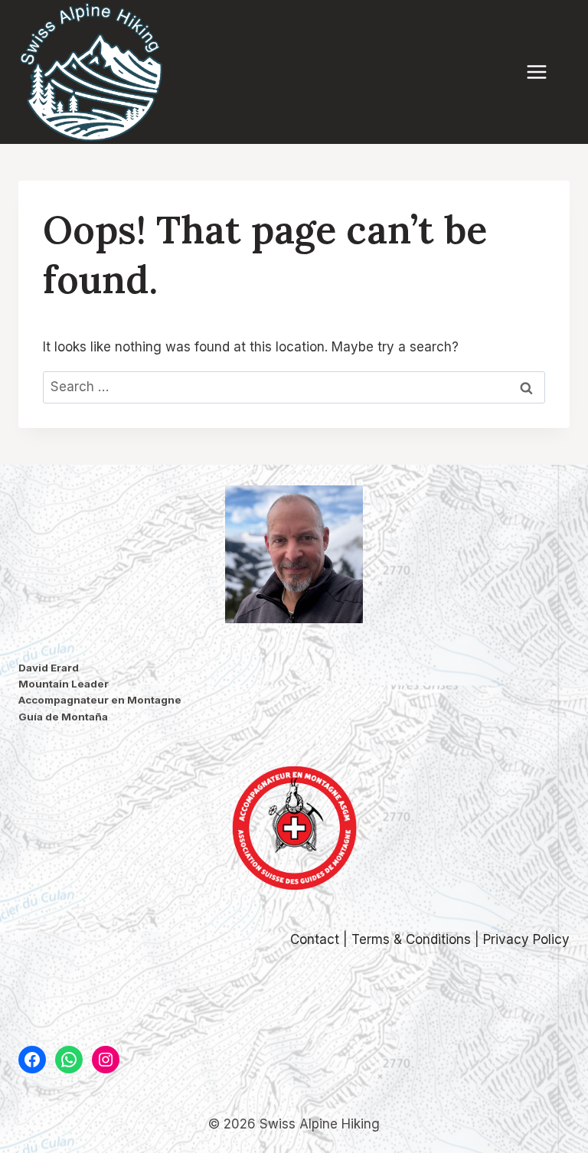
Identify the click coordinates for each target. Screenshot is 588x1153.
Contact (314, 939)
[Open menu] (544, 71)
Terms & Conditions (411, 939)
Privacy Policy (526, 939)
